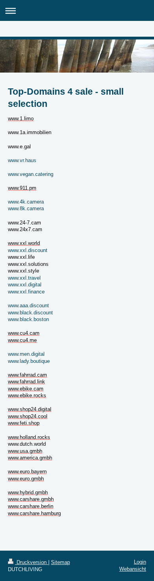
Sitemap (60, 562)
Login (140, 562)
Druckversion (31, 562)
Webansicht (132, 569)
